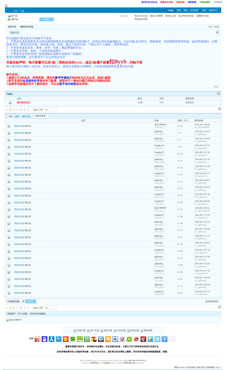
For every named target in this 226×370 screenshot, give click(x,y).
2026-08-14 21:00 (202, 257)
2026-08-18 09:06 (202, 201)
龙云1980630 (160, 124)
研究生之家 (170, 16)
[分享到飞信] (150, 338)
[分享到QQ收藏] (100, 338)
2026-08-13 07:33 (202, 291)
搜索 (185, 10)
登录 (16, 11)
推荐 (179, 10)
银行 (205, 10)
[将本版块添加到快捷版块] (37, 26)
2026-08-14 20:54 (202, 264)
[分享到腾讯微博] (58, 338)
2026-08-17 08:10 (202, 222)
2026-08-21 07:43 (202, 152)
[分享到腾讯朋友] (72, 338)
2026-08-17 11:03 (202, 215)
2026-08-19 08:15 (202, 180)
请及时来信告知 (98, 351)
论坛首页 (218, 2)
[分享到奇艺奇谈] (129, 338)
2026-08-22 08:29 (202, 131)
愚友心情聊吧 (156, 16)
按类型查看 (40, 116)
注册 (22, 11)
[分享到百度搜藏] (44, 338)
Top (217, 367)
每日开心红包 (141, 16)
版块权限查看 (212, 301)
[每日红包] (19, 126)
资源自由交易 (141, 19)
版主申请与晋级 (186, 16)
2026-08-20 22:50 (202, 159)
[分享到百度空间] (79, 338)
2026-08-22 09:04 (202, 125)
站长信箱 (190, 367)
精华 (17, 116)
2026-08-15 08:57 (202, 243)
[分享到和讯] (143, 338)
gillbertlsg (158, 131)
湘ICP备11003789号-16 (137, 361)
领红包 (28, 126)
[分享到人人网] (51, 338)
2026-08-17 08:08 (202, 229)
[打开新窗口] (9, 126)
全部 (10, 116)
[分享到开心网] (65, 338)
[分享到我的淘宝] (108, 338)
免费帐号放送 (202, 16)
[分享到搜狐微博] (93, 338)
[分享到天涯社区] (157, 338)
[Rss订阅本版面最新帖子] (34, 26)
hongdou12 (159, 145)
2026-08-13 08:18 (202, 278)
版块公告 (15, 32)
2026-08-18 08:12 (202, 208)
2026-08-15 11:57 (202, 236)
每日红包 (26, 116)
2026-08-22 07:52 (202, 145)
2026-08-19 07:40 (202, 194)
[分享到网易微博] (122, 338)
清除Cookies (179, 367)
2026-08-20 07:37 (202, 173)
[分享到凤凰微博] (136, 338)
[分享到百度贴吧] (115, 338)
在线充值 (200, 367)
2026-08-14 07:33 (202, 271)
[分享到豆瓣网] (86, 338)
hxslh (216, 26)
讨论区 (171, 10)
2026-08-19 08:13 (202, 187)
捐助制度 (210, 367)
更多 (216, 86)
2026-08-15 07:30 (202, 250)
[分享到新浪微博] (37, 338)
